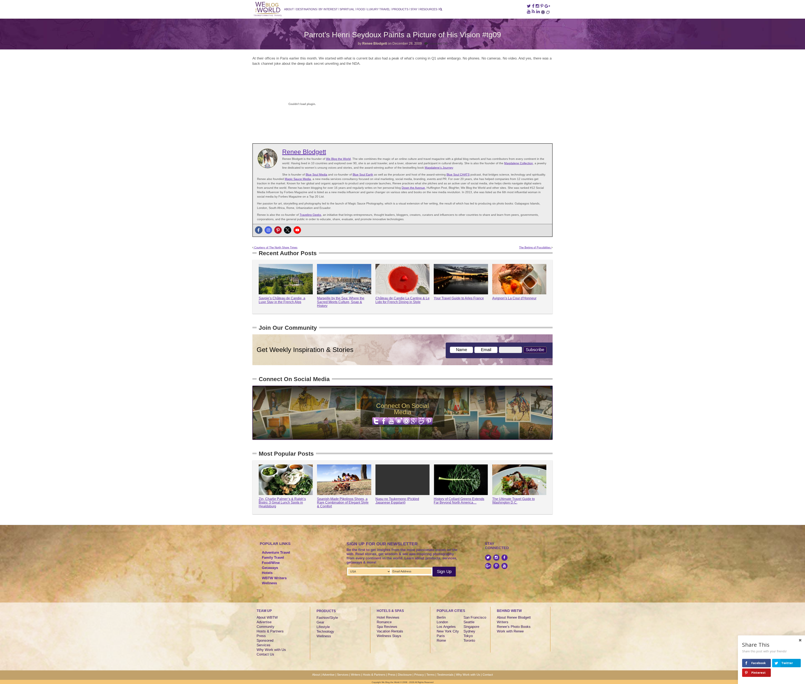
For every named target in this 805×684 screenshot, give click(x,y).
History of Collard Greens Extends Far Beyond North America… (459, 500)
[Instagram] (268, 230)
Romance (384, 622)
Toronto (469, 641)
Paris (441, 636)
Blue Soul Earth (363, 174)
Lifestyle (323, 627)
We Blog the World (338, 158)
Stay (413, 9)
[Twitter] (287, 230)
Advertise (264, 622)
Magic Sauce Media (298, 179)
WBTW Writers (274, 578)
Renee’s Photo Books (514, 627)
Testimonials (445, 674)
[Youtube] (297, 230)
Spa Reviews (387, 627)
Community (265, 627)
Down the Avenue (413, 187)
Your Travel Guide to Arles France (459, 298)
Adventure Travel (276, 553)
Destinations (306, 9)
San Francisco (475, 617)
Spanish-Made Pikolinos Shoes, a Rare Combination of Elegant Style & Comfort (343, 502)
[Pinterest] (278, 230)
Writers (502, 622)
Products (400, 9)
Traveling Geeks (310, 214)
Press (261, 636)
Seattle (469, 622)
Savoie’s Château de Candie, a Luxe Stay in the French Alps (282, 300)
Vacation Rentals (390, 631)
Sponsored (265, 641)
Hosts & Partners (270, 631)
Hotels (267, 573)
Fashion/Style (327, 618)
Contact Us (265, 654)
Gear (320, 622)
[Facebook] (258, 230)
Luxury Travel (378, 9)
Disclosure (405, 674)
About (289, 9)
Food (361, 9)
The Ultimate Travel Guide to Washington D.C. (513, 500)
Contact (488, 674)
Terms (430, 674)
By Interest (328, 9)
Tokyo (468, 636)
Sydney (469, 631)
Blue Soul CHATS (458, 174)
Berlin (441, 617)
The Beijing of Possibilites (535, 247)
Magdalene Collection (518, 163)
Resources (428, 9)
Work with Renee (510, 631)
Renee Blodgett (374, 43)
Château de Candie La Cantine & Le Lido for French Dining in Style (402, 300)
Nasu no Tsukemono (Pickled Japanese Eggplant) (397, 500)
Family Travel (273, 558)
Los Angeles (446, 627)
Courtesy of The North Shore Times (275, 247)
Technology (325, 632)
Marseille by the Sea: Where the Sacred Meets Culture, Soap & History (340, 301)
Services (263, 645)
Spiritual (347, 9)
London (442, 622)
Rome (441, 641)
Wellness (269, 583)
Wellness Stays (389, 636)
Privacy (419, 674)
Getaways (270, 568)
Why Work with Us (271, 650)
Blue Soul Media (316, 174)
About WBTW (267, 617)
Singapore (471, 627)
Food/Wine (271, 563)
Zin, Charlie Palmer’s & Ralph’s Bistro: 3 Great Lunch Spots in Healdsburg (282, 502)
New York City (448, 631)
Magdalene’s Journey (439, 167)
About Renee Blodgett (514, 617)
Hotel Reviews (388, 617)
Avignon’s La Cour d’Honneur (514, 298)
